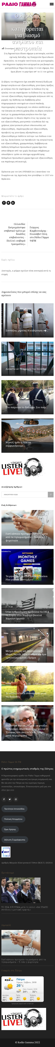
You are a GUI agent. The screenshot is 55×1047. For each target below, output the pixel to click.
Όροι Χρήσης (10, 829)
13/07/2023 (9, 916)
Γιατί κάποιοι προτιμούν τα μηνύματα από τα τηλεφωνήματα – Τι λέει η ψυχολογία (27, 537)
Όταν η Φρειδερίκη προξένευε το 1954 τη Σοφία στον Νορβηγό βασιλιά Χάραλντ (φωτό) (27, 615)
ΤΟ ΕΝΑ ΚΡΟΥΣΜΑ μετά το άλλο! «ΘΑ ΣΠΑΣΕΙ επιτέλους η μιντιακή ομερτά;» (24, 908)
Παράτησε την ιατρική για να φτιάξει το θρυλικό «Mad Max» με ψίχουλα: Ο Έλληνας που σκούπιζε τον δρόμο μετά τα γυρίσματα (27, 730)
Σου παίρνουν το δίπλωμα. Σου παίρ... (27, 407)
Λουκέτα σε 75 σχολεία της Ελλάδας (26, 368)
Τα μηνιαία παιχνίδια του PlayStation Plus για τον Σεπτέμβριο (27, 578)
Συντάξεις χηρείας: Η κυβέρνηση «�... (27, 330)
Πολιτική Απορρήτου (13, 819)
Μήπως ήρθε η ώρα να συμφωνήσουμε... (18, 444)
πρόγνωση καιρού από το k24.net (22, 1003)
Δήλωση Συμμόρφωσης (14, 840)
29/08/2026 (9, 968)
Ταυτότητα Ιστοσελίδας (14, 809)
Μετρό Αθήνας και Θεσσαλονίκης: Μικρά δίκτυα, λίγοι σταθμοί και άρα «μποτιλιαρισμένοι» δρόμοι (26, 654)
